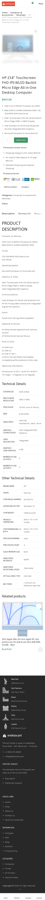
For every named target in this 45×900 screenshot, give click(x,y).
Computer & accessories (12, 13)
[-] (3, 140)
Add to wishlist (10, 187)
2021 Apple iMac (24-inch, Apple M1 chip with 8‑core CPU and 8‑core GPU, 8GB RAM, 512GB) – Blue (21, 642)
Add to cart (20, 140)
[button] (40, 649)
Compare (25, 187)
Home (5, 12)
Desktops (21, 15)
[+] (10, 140)
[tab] (8, 213)
